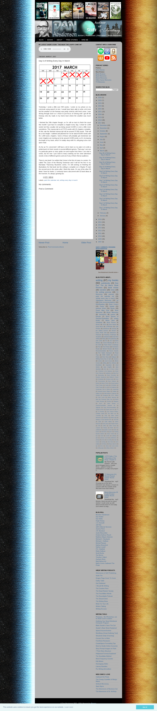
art (117, 300)
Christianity (100, 379)
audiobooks (105, 283)
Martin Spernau (112, 397)
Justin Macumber (101, 533)
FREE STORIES (72, 40)
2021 (100, 111)
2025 (100, 100)
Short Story (105, 357)
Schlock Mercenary (102, 684)
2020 (100, 114)
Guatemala (115, 389)
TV (117, 409)
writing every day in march (69, 180)
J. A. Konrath (100, 523)
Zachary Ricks (100, 559)
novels (107, 435)
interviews (104, 431)
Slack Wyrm (100, 686)
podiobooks (113, 437)
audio (99, 421)
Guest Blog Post (102, 310)
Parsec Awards (113, 351)
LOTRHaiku (109, 326)
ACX (111, 340)
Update (111, 306)
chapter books (114, 423)
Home (65, 242)
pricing (97, 439)
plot (97, 437)
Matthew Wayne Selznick (104, 537)
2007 (100, 242)
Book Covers (113, 304)
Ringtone (116, 401)
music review (110, 433)
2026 (100, 97)
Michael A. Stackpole (103, 539)
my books (113, 280)
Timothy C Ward (101, 557)
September (104, 134)
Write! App (113, 417)
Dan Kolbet (99, 517)
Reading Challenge (110, 334)
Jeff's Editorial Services (103, 527)
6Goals (114, 330)
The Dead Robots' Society (104, 591)
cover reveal (108, 361)
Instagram (105, 395)
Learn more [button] (69, 707)
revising (114, 328)
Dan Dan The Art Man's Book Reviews (107, 285)
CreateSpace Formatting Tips (106, 643)
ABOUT (59, 40)
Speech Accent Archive (103, 630)
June (102, 142)
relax (115, 439)
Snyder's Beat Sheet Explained (106, 628)
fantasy (105, 427)
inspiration (109, 365)
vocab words (114, 446)
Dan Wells (99, 519)
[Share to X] (48, 177)
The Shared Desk (102, 599)
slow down (110, 441)
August (102, 136)
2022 (100, 109)
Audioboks (108, 373)
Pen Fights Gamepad (105, 353)
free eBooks (112, 363)
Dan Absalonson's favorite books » (108, 272)
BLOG (41, 40)
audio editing (108, 421)
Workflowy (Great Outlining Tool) (107, 633)
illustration (99, 365)
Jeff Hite (98, 525)
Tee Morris (99, 555)
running (103, 441)
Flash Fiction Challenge (111, 345)
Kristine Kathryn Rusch (103, 535)
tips (97, 446)
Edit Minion (99, 661)
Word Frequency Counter (104, 659)
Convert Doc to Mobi (103, 638)
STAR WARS (106, 355)
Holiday (114, 391)
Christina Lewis (109, 379)
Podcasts (98, 334)
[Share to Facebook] (50, 177)
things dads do (113, 444)
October (103, 131)
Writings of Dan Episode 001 (103, 419)
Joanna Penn (100, 529)
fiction (111, 427)
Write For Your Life (102, 604)
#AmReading (100, 304)
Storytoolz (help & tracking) (105, 636)
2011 (100, 233)
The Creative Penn (102, 588)
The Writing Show (102, 601)
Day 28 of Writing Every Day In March (107, 154)
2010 (100, 236)
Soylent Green (99, 409)
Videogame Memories (103, 300)
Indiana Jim (99, 393)
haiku (115, 429)
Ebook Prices (105, 383)
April (101, 148)
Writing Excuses (101, 609)
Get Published (113, 387)
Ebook (97, 383)
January (103, 216)
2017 (100, 123)
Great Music (99, 326)
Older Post (86, 242)
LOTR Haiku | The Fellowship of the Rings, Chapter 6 (111, 457)
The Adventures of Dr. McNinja (106, 691)
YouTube (116, 419)
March (102, 150)
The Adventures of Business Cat (106, 689)
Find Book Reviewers (103, 641)
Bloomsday (101, 375)
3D (106, 340)
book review (113, 288)
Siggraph (98, 407)
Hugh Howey (100, 521)
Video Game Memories (103, 80)
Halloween (113, 332)
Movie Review (111, 322)
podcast (111, 294)
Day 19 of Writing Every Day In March (107, 158)
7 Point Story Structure (103, 651)
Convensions (101, 381)
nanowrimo (102, 314)
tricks (101, 446)
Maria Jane (110, 320)
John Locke (101, 397)
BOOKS (50, 40)
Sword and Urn (110, 409)
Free (99, 347)
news (113, 290)
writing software (110, 448)
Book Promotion (111, 375)
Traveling (98, 415)
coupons (98, 427)
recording (109, 439)
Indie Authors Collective (110, 393)
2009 (100, 239)
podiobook (106, 328)
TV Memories (100, 82)
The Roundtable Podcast (104, 596)
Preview (109, 401)
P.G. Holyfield (100, 549)
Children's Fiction (113, 377)
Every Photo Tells (101, 332)
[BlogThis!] (46, 177)
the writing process (103, 292)
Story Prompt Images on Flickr (106, 648)
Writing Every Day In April (103, 359)
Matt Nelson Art (101, 561)
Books (113, 308)
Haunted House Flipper (104, 391)
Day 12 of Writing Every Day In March (107, 167)
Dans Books (112, 324)
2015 (100, 222)
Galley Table (100, 581)
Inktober (98, 395)
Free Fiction (106, 347)
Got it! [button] (145, 707)
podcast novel (104, 437)
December (103, 125)
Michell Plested (107, 349)
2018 (100, 120)
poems (113, 314)
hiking (104, 338)
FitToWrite (113, 385)
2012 (100, 230)
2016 (100, 219)
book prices (106, 423)
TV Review (101, 411)
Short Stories (100, 70)
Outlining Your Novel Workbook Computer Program (106, 622)
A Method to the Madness (105, 371)
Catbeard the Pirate (102, 677)
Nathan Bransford (102, 545)
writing (99, 280)
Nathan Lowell (100, 547)
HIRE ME (84, 40)
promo (103, 439)
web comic (99, 340)
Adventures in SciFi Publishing (106, 573)
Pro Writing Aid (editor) (103, 669)
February (103, 213)
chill (99, 425)
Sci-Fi (100, 403)
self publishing (112, 338)
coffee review (112, 425)
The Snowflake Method (103, 656)
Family (107, 385)
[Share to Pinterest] (52, 177)
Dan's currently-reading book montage (105, 248)
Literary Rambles (101, 666)
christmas (99, 322)
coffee (104, 425)
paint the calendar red (51, 180)
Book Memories (101, 76)
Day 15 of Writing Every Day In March (107, 163)
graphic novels (108, 429)
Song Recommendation (109, 407)
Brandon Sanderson (101, 377)
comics (100, 361)
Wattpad (113, 357)
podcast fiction (101, 308)
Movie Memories (101, 78)
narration (103, 290)
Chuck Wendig (107, 343)
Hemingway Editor (102, 664)
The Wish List (112, 413)
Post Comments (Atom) (56, 247)
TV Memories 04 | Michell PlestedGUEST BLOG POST (111, 477)
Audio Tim (99, 575)
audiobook (107, 337)
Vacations (98, 337)
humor (97, 431)
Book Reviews (100, 74)
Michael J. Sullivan (102, 541)
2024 (100, 103)
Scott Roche (100, 553)
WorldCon (106, 417)
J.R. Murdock (100, 531)
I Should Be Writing (102, 586)
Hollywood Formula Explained (106, 653)
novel (101, 435)
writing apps (101, 448)
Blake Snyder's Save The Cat (106, 625)
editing (104, 363)
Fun (106, 387)
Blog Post (115, 373)
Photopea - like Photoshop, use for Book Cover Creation (106, 617)
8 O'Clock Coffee (113, 369)
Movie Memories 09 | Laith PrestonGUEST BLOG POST (111, 494)
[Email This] (44, 177)
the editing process (102, 330)
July (101, 139)
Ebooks (98, 316)
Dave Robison (112, 381)
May (101, 145)
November (103, 128)
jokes (110, 431)
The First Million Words (103, 593)
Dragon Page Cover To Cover (106, 578)
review (97, 441)
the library (104, 444)
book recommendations (107, 302)
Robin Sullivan (100, 551)
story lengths (107, 367)
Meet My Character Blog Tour (104, 399)
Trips (105, 415)
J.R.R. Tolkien (114, 395)
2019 (100, 117)
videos (107, 446)
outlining (114, 435)
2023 (100, 106)
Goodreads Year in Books (103, 389)
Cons (117, 379)
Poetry (102, 306)
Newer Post (44, 242)
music (104, 324)
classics (116, 359)
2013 (100, 228)
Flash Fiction (99, 387)
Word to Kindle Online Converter (107, 646)
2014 (100, 225)
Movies (98, 324)
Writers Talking (101, 606)
